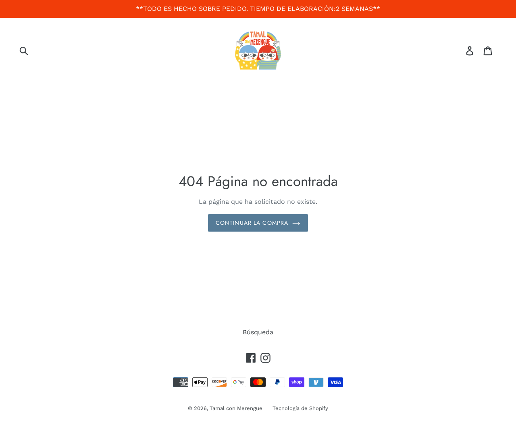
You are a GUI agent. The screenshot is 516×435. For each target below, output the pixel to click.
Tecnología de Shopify (300, 408)
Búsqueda (258, 332)
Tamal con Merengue (236, 408)
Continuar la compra (252, 223)
